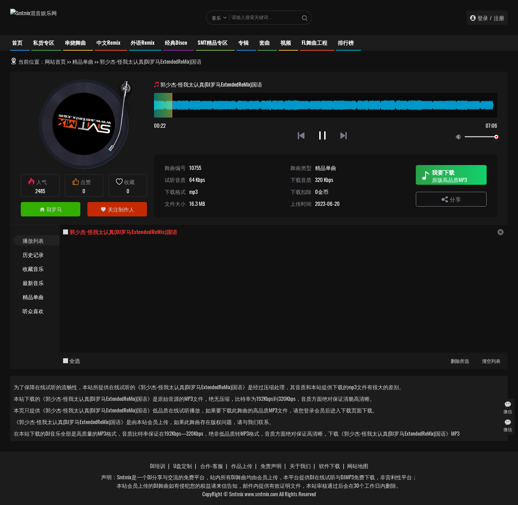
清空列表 (491, 360)
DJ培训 (157, 465)
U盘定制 (182, 465)
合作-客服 (211, 465)
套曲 (264, 42)
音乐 (216, 17)
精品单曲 (82, 61)
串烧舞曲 (75, 42)
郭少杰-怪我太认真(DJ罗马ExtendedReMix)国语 (123, 231)
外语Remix (142, 42)
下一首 (344, 135)
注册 (499, 17)
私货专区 (43, 42)
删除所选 (460, 360)
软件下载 (329, 465)
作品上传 (241, 465)
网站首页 (55, 61)
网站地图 (357, 465)
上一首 (301, 135)
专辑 (243, 42)
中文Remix (108, 42)
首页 (17, 42)
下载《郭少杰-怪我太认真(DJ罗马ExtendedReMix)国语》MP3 (394, 433)
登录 (482, 17)
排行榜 (346, 42)
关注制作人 (121, 209)
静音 (460, 137)
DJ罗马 (54, 209)
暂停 (322, 135)
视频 (285, 42)
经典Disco (176, 42)
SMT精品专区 (213, 42)
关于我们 (300, 465)
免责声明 (271, 465)
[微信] (507, 404)
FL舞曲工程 (314, 42)
